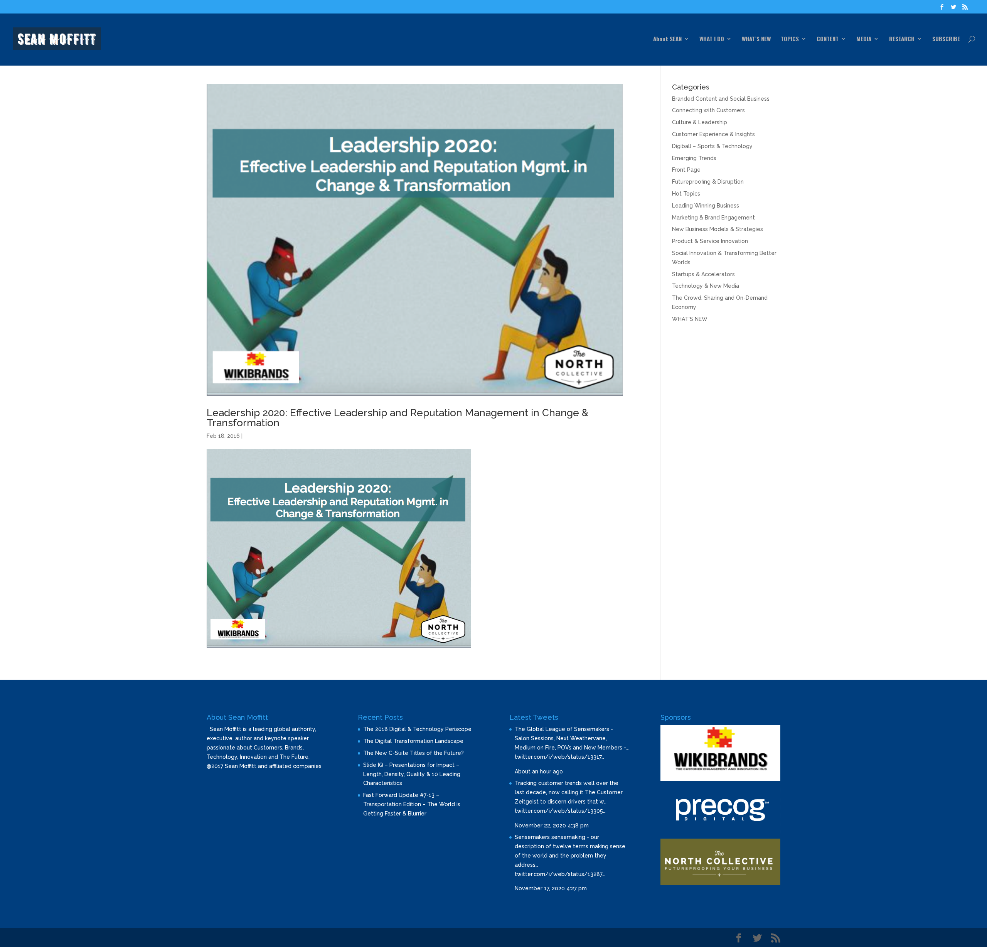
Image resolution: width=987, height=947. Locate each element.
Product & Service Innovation (710, 241)
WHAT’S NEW (756, 39)
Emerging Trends (694, 158)
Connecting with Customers (708, 110)
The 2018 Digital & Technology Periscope (417, 729)
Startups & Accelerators (703, 274)
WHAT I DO (711, 39)
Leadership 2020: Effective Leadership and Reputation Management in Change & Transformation (397, 418)
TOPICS (790, 39)
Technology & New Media (705, 286)
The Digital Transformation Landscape (413, 741)
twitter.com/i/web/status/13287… (560, 874)
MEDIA (863, 39)
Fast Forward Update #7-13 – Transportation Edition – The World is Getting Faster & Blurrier (411, 804)
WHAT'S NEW (689, 319)
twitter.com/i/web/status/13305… (560, 811)
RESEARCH (902, 39)
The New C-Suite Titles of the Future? (413, 753)
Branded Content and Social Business (721, 99)
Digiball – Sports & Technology (712, 146)
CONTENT (828, 39)
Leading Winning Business (705, 206)
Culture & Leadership (699, 122)
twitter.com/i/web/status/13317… (559, 757)
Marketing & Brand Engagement (713, 217)
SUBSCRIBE (946, 39)
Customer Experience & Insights (713, 134)
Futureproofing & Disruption (708, 182)
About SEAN (667, 39)
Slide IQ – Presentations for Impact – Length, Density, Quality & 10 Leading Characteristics (411, 774)
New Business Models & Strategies (717, 229)
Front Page (686, 170)
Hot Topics (686, 194)
